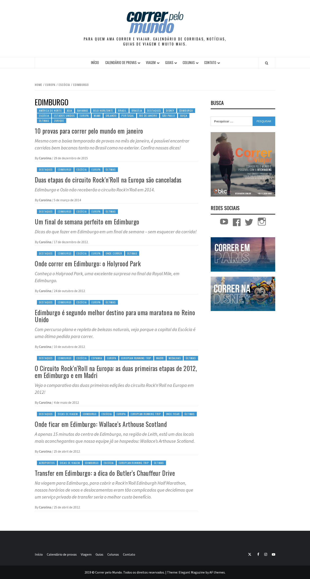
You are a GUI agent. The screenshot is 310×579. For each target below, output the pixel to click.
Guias (169, 62)
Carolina (45, 158)
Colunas (189, 62)
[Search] (266, 63)
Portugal (127, 115)
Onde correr (114, 253)
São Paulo (168, 115)
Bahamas (82, 110)
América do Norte (50, 110)
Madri (160, 358)
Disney (170, 110)
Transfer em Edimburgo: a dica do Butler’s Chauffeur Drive (105, 473)
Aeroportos (47, 463)
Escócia (44, 115)
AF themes (217, 572)
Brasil (122, 110)
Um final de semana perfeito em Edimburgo (87, 221)
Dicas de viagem (68, 414)
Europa (84, 115)
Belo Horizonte (103, 110)
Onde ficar (173, 414)
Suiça (183, 115)
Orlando (111, 115)
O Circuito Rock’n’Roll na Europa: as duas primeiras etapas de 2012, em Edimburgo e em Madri (116, 371)
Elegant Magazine (192, 572)
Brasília (137, 110)
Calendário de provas (120, 62)
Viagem (151, 62)
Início (95, 62)
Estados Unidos (64, 115)
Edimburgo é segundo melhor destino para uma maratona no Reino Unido (115, 316)
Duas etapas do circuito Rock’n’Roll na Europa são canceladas (108, 179)
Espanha (97, 358)
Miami (97, 115)
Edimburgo (186, 110)
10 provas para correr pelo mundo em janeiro (89, 130)
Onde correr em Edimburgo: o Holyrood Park (88, 263)
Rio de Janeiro (148, 115)
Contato (210, 62)
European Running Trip (136, 358)
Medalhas (175, 358)
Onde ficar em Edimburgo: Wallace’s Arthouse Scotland (101, 424)
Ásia (69, 110)
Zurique (59, 120)
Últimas (44, 120)
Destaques (154, 110)
